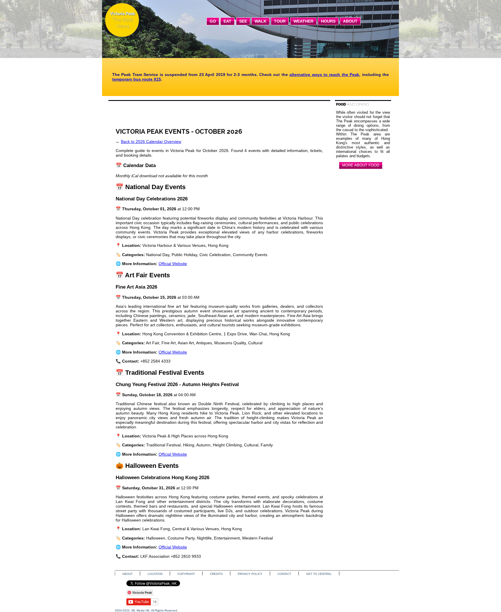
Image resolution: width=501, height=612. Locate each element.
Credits (216, 573)
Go (213, 21)
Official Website (173, 263)
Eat (227, 21)
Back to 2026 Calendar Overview (151, 141)
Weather (303, 21)
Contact (284, 573)
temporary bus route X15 (136, 79)
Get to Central (319, 573)
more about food (360, 165)
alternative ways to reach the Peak (324, 74)
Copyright (186, 573)
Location (155, 573)
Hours (328, 21)
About (350, 21)
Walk (260, 21)
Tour (280, 21)
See (243, 21)
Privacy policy (250, 573)
